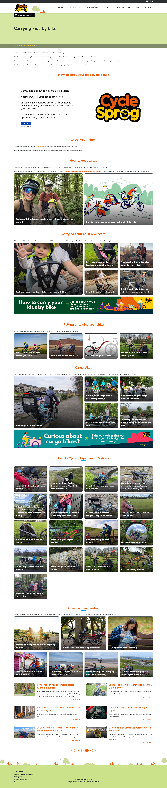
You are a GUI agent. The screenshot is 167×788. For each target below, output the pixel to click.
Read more (76, 699)
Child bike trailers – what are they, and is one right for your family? (57, 729)
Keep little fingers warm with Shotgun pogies (128, 709)
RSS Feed (152, 1)
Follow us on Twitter (148, 1)
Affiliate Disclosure (20, 779)
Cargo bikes (92, 7)
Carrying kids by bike (26, 46)
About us (17, 781)
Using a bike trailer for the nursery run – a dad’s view (130, 729)
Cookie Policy (18, 771)
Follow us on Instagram (150, 1)
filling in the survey (42, 146)
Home (61, 7)
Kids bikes (75, 7)
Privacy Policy (18, 776)
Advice (108, 7)
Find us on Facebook (147, 1)
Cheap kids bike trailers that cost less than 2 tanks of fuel (130, 686)
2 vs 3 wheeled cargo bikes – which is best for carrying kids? (58, 709)
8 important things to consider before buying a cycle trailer (55, 686)
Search (149, 7)
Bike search (123, 7)
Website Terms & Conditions (23, 774)
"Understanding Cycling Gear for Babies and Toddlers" (83, 171)
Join (138, 7)
